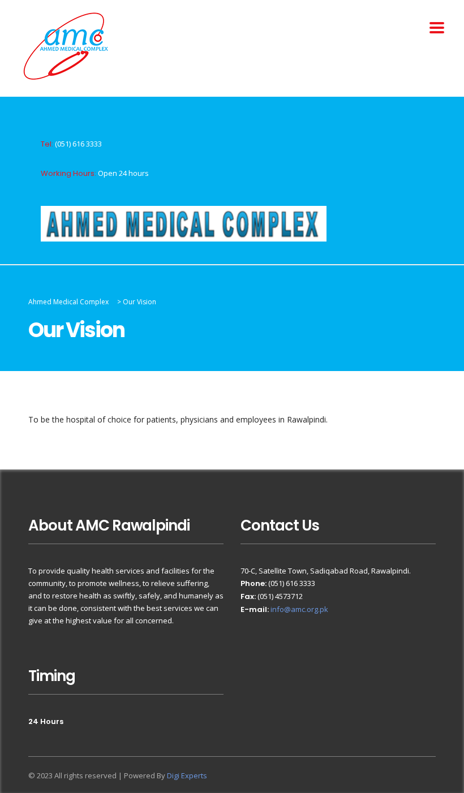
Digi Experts (187, 775)
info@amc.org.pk (299, 609)
